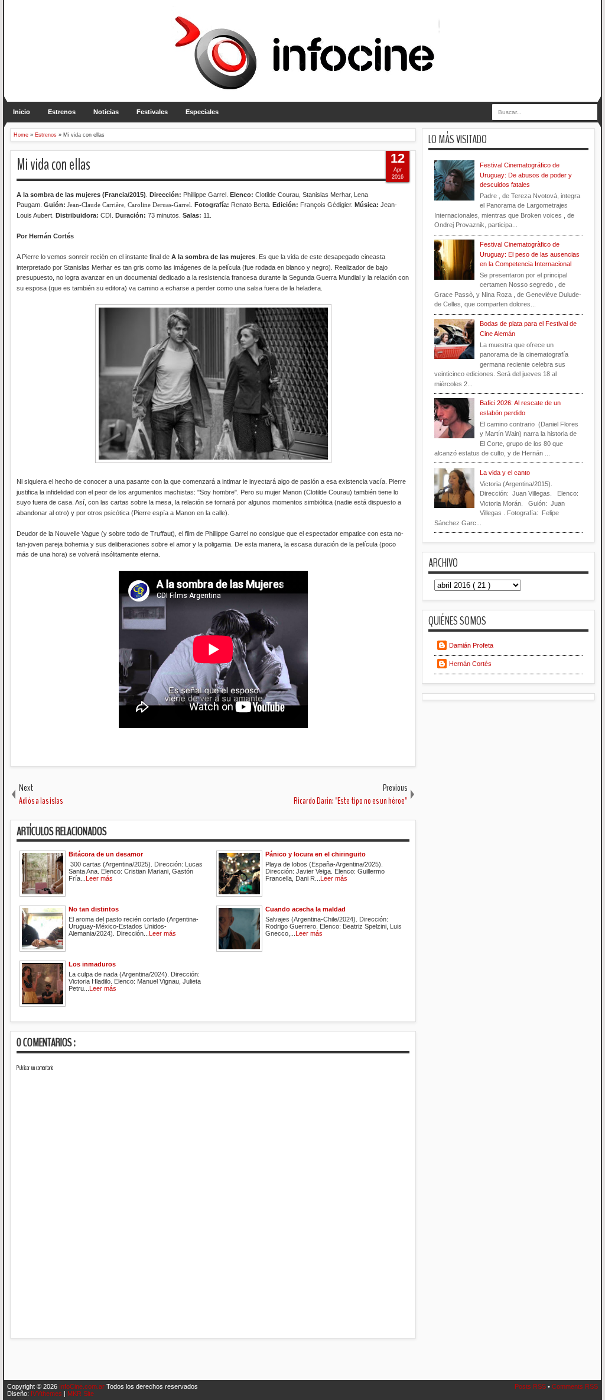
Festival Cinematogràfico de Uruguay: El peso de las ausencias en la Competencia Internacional (530, 254)
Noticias (106, 111)
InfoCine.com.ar (82, 1386)
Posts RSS (531, 1386)
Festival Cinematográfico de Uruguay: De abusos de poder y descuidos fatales (526, 174)
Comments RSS (575, 1386)
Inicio (21, 111)
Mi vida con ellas (53, 165)
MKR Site (80, 1393)
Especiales (202, 111)
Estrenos (62, 111)
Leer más (99, 878)
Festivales (152, 111)
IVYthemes (47, 1393)
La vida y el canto (505, 472)
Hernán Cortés (470, 663)
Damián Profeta (471, 645)
